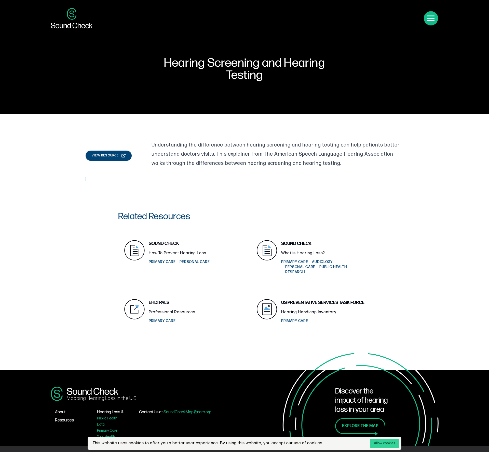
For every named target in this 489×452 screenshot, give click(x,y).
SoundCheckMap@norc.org (187, 412)
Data (101, 424)
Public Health (107, 418)
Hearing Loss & (110, 412)
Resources (64, 420)
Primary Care (107, 430)
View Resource (105, 155)
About (60, 412)
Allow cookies (384, 443)
